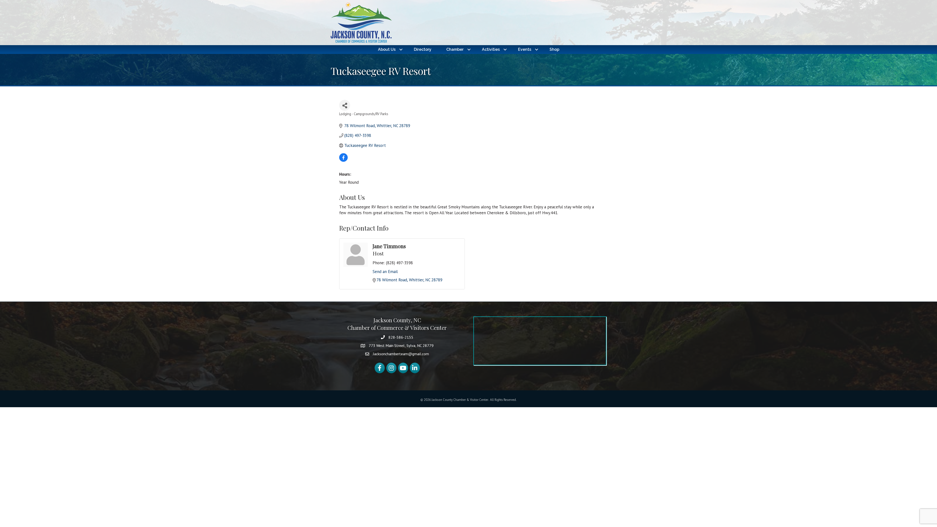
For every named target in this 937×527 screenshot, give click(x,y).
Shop (554, 49)
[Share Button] (344, 105)
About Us (387, 49)
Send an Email (385, 271)
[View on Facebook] (343, 160)
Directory (422, 49)
